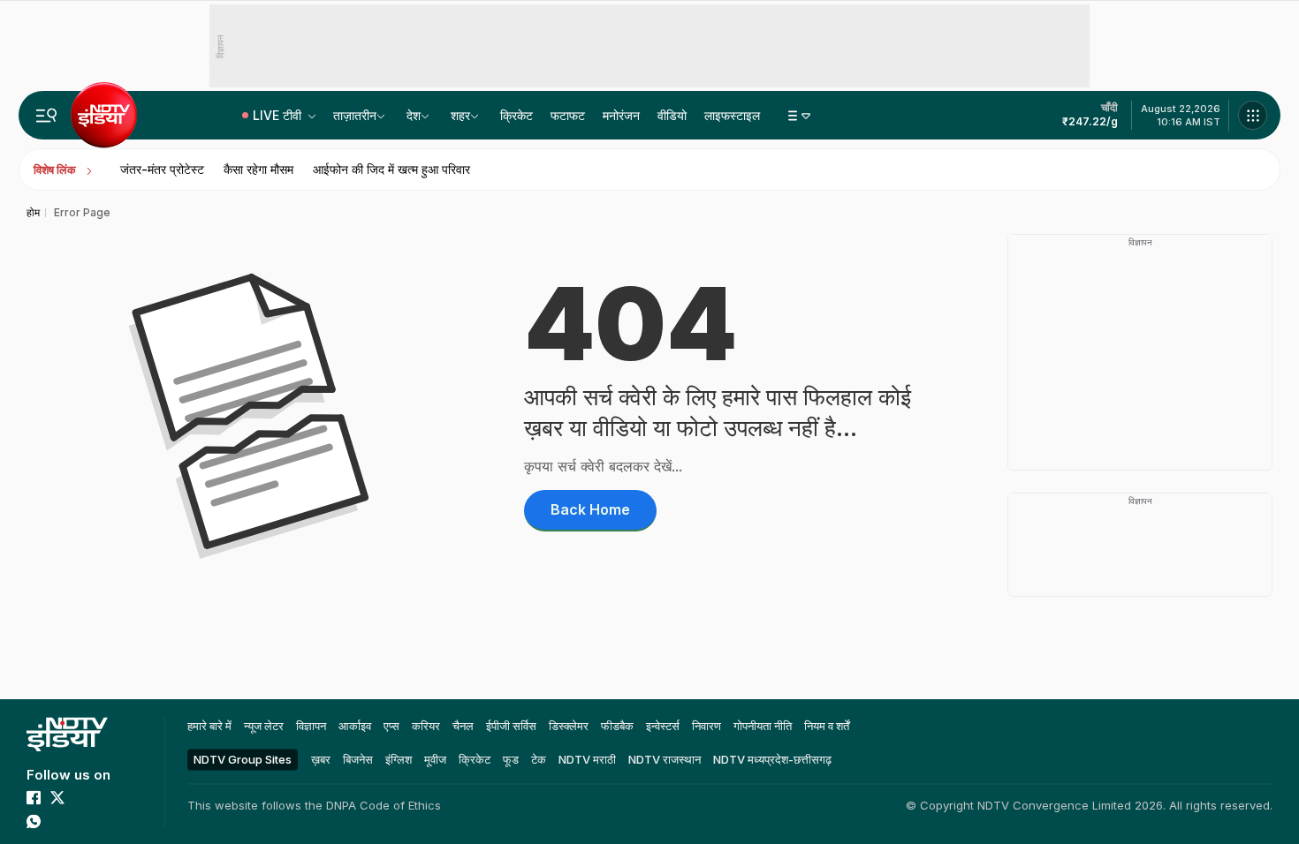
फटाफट (568, 115)
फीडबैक (617, 726)
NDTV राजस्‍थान (664, 759)
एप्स (391, 726)
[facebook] (34, 797)
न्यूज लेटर (264, 726)
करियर (426, 726)
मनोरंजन (621, 115)
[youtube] (81, 797)
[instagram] (105, 797)
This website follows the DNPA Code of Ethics (314, 805)
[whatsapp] (34, 821)
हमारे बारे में (209, 726)
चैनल (463, 726)
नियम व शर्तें (826, 726)
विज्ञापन (311, 726)
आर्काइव (354, 726)
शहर (460, 115)
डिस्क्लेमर (569, 726)
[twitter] (57, 797)
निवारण (706, 726)
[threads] (81, 821)
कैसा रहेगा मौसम (258, 169)
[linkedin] (57, 821)
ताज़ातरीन (354, 115)
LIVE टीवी (279, 115)
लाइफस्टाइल (732, 115)
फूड (511, 759)
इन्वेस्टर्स (663, 726)
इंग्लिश (398, 759)
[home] (67, 734)
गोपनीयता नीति (762, 726)
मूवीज (435, 759)
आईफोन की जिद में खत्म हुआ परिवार (391, 169)
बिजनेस (358, 759)
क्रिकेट (516, 115)
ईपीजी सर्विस (511, 726)
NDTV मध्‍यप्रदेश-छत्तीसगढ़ (772, 759)
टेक (538, 759)
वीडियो (672, 115)
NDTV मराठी (587, 759)
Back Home (590, 509)
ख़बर (320, 759)
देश (413, 115)
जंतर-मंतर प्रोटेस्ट (162, 169)
